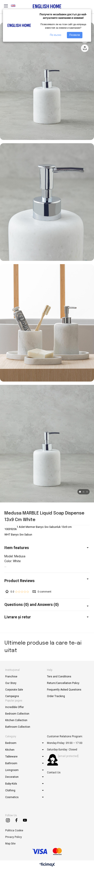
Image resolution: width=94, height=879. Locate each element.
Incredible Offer (14, 707)
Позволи (74, 35)
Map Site (10, 843)
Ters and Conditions (59, 676)
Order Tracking (56, 696)
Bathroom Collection (17, 726)
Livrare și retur (17, 617)
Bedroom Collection (17, 713)
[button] (80, 492)
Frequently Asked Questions (64, 689)
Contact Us (54, 772)
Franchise (11, 676)
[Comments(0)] (47, 580)
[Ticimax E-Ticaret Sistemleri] (47, 865)
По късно (55, 35)
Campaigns (12, 696)
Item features (16, 547)
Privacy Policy (13, 837)
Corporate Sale (14, 689)
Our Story (10, 683)
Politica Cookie (14, 830)
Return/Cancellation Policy (63, 683)
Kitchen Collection (16, 720)
